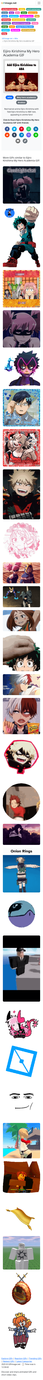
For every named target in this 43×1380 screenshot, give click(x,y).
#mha (7, 600)
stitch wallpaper (28, 30)
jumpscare (14, 16)
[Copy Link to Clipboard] (25, 141)
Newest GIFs (8, 1361)
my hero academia (9, 9)
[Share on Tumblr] (14, 135)
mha (9, 97)
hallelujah (6, 20)
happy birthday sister (25, 27)
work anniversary (33, 9)
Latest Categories (24, 1361)
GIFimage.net (7, 38)
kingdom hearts (27, 16)
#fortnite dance (11, 885)
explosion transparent (21, 23)
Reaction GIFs (21, 1358)
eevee (4, 16)
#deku (7, 260)
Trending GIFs (35, 1358)
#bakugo (8, 512)
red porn (5, 30)
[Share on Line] (35, 135)
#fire (7, 379)
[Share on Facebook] (7, 129)
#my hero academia (26, 97)
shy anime (15, 30)
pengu (4, 27)
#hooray (8, 1037)
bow (37, 16)
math (12, 27)
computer (6, 23)
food (11, 13)
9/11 (17, 13)
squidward (31, 20)
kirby (4, 34)
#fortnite (8, 890)
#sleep (7, 193)
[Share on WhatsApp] (28, 129)
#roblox (21, 102)
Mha (16, 38)
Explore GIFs (7, 1358)
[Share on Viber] (28, 135)
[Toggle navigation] (39, 3)
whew (24, 13)
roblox (21, 9)
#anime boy (9, 516)
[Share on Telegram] (21, 135)
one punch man (18, 20)
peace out (33, 13)
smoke (35, 23)
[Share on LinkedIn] (35, 129)
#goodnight (9, 201)
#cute (7, 731)
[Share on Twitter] (14, 129)
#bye (7, 838)
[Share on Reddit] (7, 135)
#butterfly (9, 383)
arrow (4, 13)
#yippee (8, 1033)
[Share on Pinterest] (21, 129)
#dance (8, 814)
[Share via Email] (18, 141)
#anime (8, 264)
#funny (7, 810)
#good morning (11, 423)
